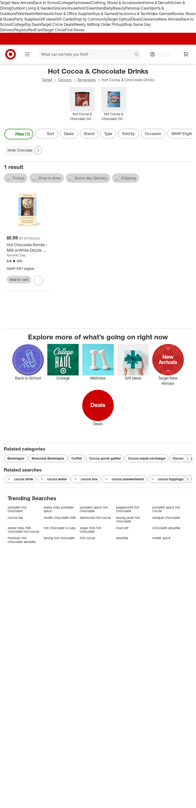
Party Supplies (26, 19)
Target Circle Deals (57, 24)
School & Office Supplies (71, 13)
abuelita (122, 538)
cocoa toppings (170, 479)
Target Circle (54, 29)
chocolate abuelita (166, 528)
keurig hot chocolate (59, 538)
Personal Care (137, 8)
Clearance (150, 19)
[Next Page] (187, 134)
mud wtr (122, 528)
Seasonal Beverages (48, 458)
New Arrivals (169, 19)
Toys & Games (104, 13)
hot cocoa (87, 538)
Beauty (119, 8)
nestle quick (161, 538)
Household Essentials (85, 8)
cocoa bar (15, 517)
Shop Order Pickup (107, 24)
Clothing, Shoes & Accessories (117, 2)
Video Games (159, 13)
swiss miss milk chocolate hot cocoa (23, 529)
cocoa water (57, 479)
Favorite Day (16, 255)
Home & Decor (155, 2)
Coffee (76, 458)
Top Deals (33, 24)
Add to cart (19, 279)
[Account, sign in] (162, 54)
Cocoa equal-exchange (146, 458)
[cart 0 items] (186, 54)
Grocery (60, 8)
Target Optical (119, 19)
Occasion (153, 133)
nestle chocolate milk (60, 517)
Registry (21, 29)
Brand (89, 133)
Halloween (81, 2)
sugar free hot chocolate (90, 529)
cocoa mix (89, 479)
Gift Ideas (47, 19)
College (65, 2)
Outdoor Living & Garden (32, 8)
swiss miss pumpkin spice (59, 509)
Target (47, 79)
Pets (19, 13)
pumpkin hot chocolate (17, 509)
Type (108, 133)
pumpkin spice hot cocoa (166, 509)
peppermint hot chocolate (127, 509)
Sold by (128, 133)
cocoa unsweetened (128, 479)
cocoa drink (23, 479)
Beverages (86, 79)
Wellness (42, 13)
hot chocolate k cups (60, 528)
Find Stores (74, 29)
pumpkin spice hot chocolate (94, 509)
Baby (108, 8)
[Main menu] (27, 54)
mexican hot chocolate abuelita (22, 539)
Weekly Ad (82, 24)
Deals (136, 19)
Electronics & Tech (132, 13)
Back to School (46, 2)
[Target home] (10, 54)
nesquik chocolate (166, 517)
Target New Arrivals (16, 2)
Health (29, 13)
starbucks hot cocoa (95, 517)
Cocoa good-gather (105, 458)
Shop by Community (90, 19)
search (136, 54)
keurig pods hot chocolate (128, 519)
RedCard (35, 29)
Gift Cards (64, 19)
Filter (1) (22, 134)
